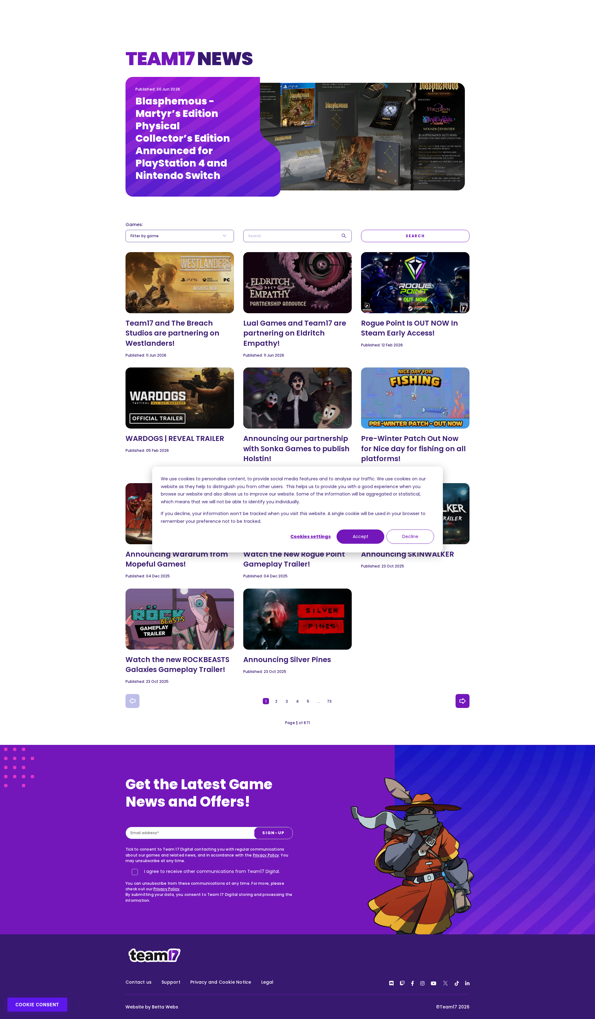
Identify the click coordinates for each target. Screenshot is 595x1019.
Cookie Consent (37, 1004)
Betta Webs (165, 1007)
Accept (360, 536)
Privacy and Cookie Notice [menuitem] (220, 982)
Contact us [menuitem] (139, 982)
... (318, 701)
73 (329, 701)
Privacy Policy (266, 855)
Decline (410, 536)
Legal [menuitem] (267, 982)
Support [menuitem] (170, 982)
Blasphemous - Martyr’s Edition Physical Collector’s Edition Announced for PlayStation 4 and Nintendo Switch (182, 138)
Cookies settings (310, 536)
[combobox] (297, 236)
